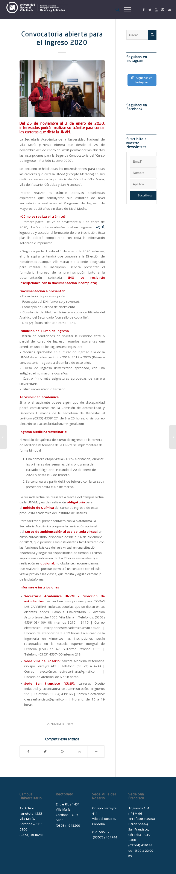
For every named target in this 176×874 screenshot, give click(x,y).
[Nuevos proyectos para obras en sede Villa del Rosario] (172, 437)
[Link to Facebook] (143, 9)
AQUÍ (100, 227)
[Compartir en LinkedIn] (79, 751)
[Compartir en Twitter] (45, 751)
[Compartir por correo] (96, 751)
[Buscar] (115, 9)
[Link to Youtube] (156, 9)
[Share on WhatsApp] (62, 751)
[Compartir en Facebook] (28, 751)
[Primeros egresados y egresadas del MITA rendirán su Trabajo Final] (3, 437)
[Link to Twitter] (150, 9)
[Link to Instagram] (163, 9)
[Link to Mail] (169, 9)
